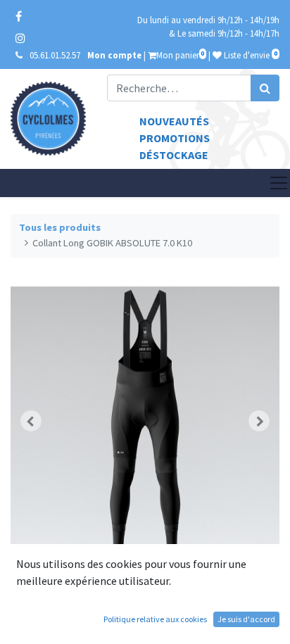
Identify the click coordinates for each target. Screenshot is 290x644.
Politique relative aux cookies (155, 619)
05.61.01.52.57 (55, 55)
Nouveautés (174, 121)
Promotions (174, 138)
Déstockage (173, 155)
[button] (31, 420)
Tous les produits (60, 227)
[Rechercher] (265, 88)
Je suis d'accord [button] (246, 619)
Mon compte (114, 55)
